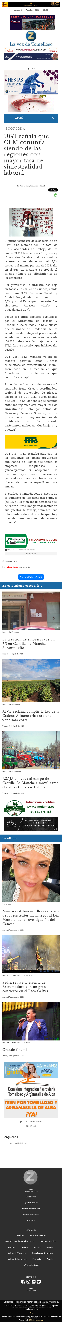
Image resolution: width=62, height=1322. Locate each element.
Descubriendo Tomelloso (42, 1253)
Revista (50, 1259)
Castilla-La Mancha (48, 1241)
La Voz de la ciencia (31, 1265)
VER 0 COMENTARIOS (31, 577)
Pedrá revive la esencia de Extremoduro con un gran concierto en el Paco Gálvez (25, 986)
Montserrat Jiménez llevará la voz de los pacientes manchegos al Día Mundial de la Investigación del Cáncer (30, 917)
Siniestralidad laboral (18, 1143)
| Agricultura (16, 704)
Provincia (24, 1247)
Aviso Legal (31, 1197)
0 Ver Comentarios (32, 1121)
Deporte (49, 1247)
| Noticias (33, 975)
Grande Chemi (14, 1049)
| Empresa (15, 632)
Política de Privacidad (31, 1209)
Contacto (31, 1220)
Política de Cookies (31, 1215)
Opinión (11, 1247)
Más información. (36, 1320)
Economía (15, 128)
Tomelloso (6, 904)
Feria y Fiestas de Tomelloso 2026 (16, 975)
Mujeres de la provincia (17, 1259)
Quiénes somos (31, 1203)
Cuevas (37, 1247)
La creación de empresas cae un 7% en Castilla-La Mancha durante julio (28, 643)
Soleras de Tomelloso (17, 1253)
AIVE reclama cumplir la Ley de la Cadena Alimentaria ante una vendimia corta (30, 715)
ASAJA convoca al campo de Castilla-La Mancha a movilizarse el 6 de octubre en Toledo (30, 783)
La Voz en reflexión (38, 1235)
